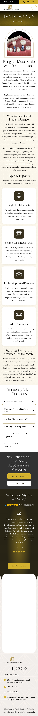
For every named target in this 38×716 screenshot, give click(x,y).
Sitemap (12, 712)
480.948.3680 (31, 374)
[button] (34, 7)
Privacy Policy (21, 712)
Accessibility (31, 712)
